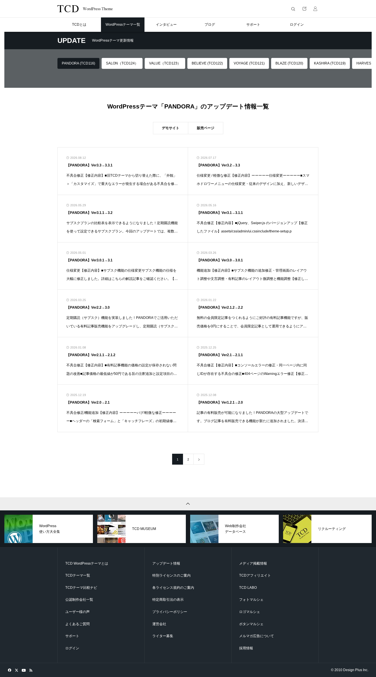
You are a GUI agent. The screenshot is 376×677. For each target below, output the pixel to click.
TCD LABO (248, 587)
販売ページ (205, 128)
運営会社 (159, 624)
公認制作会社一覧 (79, 599)
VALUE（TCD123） (165, 63)
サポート (72, 636)
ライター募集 (162, 636)
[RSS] (31, 670)
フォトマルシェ (251, 599)
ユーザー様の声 (77, 612)
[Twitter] (16, 670)
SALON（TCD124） (122, 63)
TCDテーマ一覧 (77, 575)
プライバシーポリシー (169, 612)
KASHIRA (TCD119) (330, 63)
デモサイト (170, 128)
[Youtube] (24, 670)
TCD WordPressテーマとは (86, 563)
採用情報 (246, 648)
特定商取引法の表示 (168, 599)
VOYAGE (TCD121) (249, 63)
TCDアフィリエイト (255, 575)
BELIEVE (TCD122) (207, 63)
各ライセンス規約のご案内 (173, 587)
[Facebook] (9, 670)
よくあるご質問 (77, 624)
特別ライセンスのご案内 (171, 575)
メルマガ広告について (256, 636)
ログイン (72, 648)
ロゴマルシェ (249, 612)
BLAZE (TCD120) (289, 63)
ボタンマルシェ (251, 624)
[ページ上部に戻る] (188, 503)
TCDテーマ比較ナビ (81, 587)
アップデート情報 (166, 563)
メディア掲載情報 (253, 563)
